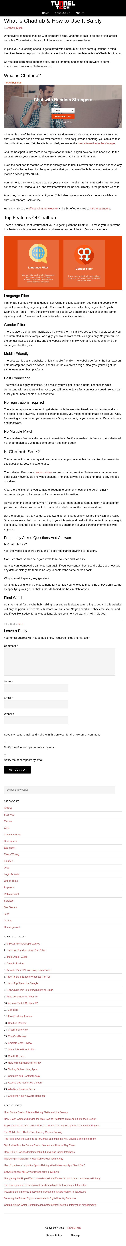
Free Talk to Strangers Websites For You (29, 976)
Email (8, 697)
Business (9, 814)
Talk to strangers (100, 208)
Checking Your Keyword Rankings (26, 1096)
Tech (20, 624)
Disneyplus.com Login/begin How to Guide (30, 990)
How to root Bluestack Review (24, 1062)
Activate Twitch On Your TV (23, 1003)
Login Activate (11, 874)
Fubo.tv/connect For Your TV (22, 996)
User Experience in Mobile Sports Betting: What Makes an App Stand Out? (44, 1165)
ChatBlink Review (18, 1029)
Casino (8, 821)
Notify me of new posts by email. (24, 760)
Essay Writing (11, 854)
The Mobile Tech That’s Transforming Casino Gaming (33, 1132)
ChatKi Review (16, 1056)
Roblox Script (11, 894)
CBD (6, 828)
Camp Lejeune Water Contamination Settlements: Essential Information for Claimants (50, 1205)
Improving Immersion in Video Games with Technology (33, 1158)
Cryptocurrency (12, 834)
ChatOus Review (17, 1036)
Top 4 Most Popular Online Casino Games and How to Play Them (39, 1145)
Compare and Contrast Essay (24, 1076)
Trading (8, 920)
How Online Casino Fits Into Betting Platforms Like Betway (36, 1112)
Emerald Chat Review (20, 1043)
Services (9, 900)
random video (43, 472)
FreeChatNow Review (20, 1016)
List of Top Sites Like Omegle (22, 983)
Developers (10, 841)
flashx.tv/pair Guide (17, 957)
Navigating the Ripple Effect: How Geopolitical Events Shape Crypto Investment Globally (52, 1178)
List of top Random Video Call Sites (26, 950)
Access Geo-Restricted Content (25, 1082)
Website (9, 713)
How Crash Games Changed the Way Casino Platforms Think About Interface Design (50, 1119)
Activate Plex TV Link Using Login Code (28, 970)
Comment (11, 645)
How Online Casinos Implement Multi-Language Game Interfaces (39, 1152)
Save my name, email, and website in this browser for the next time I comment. (52, 734)
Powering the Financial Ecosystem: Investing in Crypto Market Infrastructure (45, 1191)
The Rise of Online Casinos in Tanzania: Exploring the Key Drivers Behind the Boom (50, 1138)
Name (8, 681)
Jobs (6, 867)
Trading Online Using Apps (22, 1069)
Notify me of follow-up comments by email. (30, 747)
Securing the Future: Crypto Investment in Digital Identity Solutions (40, 1198)
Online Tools (11, 881)
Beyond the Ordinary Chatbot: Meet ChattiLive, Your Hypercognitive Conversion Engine (51, 1125)
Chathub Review (17, 1023)
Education (9, 847)
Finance (8, 861)
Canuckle (13, 1010)
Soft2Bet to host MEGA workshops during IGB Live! (31, 1172)
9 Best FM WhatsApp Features (23, 943)
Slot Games (10, 907)
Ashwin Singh (15, 28)
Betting (8, 808)
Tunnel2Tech (63, 5)
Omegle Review (15, 963)
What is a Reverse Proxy (21, 1089)
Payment (9, 887)
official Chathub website (43, 208)
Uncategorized (12, 927)
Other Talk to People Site (21, 1049)
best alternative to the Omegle (96, 143)
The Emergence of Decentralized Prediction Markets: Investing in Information (45, 1185)
